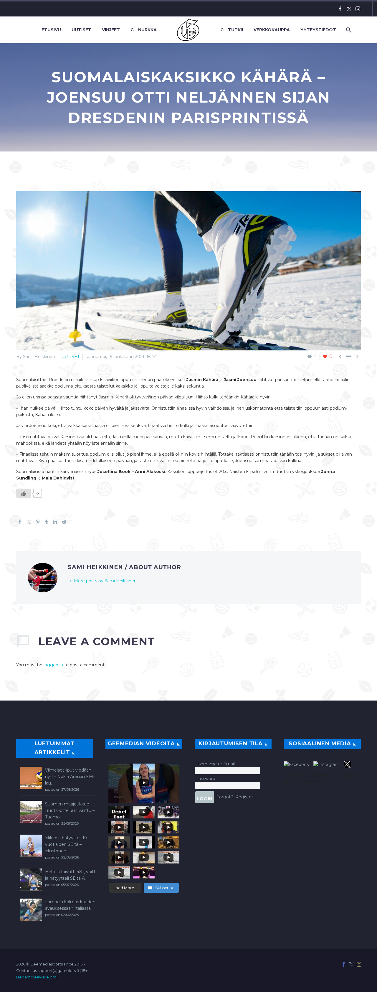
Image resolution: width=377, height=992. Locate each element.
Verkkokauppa (272, 29)
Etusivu (51, 29)
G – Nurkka (143, 29)
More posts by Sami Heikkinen (105, 581)
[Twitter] (349, 8)
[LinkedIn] (55, 522)
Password (205, 778)
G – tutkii (231, 29)
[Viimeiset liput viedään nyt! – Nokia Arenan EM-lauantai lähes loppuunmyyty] (31, 778)
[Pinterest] (37, 522)
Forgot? (224, 796)
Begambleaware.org (36, 977)
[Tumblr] (46, 522)
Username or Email (215, 764)
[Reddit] (64, 522)
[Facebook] (340, 8)
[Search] (348, 30)
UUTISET (70, 356)
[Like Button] (23, 493)
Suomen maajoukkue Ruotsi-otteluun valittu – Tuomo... (70, 810)
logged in (53, 665)
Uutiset (81, 29)
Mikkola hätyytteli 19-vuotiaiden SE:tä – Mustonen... (66, 844)
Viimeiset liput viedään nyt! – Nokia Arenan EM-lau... (70, 776)
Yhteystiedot (318, 29)
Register (244, 796)
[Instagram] (357, 8)
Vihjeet (111, 29)
